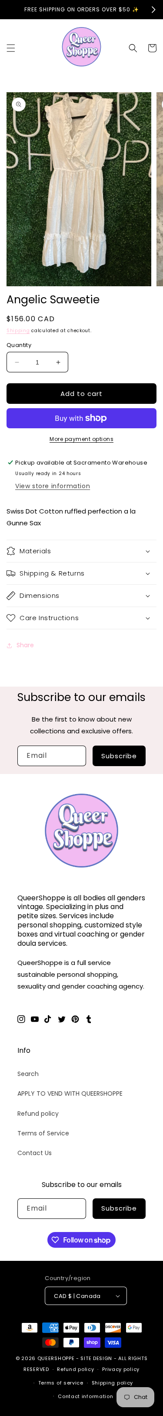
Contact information (85, 1396)
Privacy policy (121, 1369)
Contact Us (34, 1153)
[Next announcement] (153, 9)
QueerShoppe (56, 1358)
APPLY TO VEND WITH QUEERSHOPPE (70, 1093)
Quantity (19, 345)
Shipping (18, 330)
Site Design (96, 1358)
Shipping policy (112, 1382)
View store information (52, 486)
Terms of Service (43, 1133)
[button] (10, 48)
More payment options (81, 439)
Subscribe (119, 755)
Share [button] (25, 645)
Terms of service (60, 1382)
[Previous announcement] (9, 9)
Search (28, 1073)
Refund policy (38, 1113)
